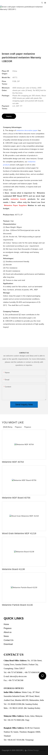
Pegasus (27, 427)
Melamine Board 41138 (13, 569)
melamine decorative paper (27, 130)
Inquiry (9, 116)
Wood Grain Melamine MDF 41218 (19, 533)
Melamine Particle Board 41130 (17, 605)
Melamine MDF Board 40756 (16, 497)
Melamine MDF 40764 (13, 462)
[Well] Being (7, 427)
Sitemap (42, 750)
